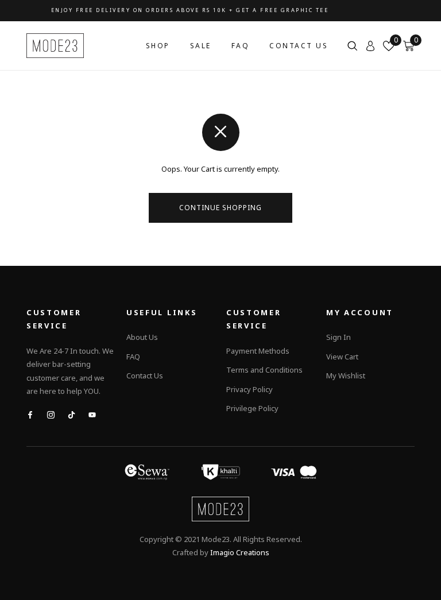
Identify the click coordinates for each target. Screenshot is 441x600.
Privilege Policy (252, 408)
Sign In (338, 337)
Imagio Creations (239, 552)
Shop (158, 46)
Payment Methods (257, 351)
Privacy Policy (249, 389)
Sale (200, 46)
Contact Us (298, 46)
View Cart (342, 356)
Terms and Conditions (264, 370)
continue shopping (220, 207)
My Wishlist (345, 375)
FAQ (240, 46)
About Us (142, 337)
